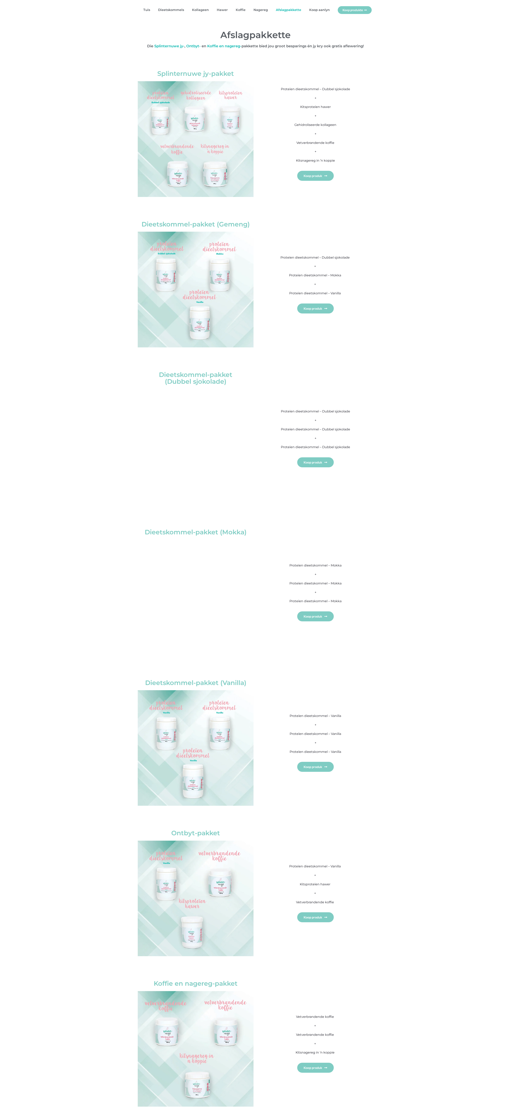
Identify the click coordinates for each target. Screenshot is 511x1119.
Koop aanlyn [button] (319, 10)
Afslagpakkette (288, 10)
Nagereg (261, 10)
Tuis (146, 10)
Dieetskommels (171, 10)
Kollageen (200, 10)
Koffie (241, 10)
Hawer (222, 10)
